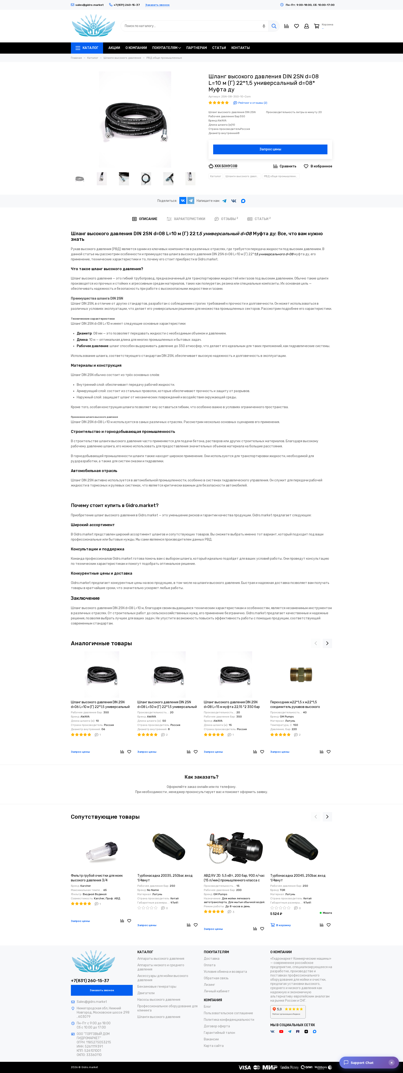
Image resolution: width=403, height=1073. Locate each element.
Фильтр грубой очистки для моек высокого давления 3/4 (97, 878)
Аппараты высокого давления (160, 959)
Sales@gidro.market (92, 1002)
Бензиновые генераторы (156, 987)
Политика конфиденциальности (229, 1020)
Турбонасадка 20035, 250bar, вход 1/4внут (165, 878)
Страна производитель (224, 129)
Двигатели (146, 993)
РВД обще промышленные (281, 176)
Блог (207, 1007)
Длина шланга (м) (220, 124)
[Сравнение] (122, 751)
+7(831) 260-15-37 (90, 980)
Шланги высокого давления (243, 176)
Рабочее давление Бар (224, 116)
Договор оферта (217, 1026)
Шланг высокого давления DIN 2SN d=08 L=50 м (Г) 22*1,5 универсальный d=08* (167, 704)
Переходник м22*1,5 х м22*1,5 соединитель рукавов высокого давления (295, 704)
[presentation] (315, 643)
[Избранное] (129, 751)
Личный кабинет (217, 991)
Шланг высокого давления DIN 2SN (232, 112)
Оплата (209, 965)
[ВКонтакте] (182, 200)
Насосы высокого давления (158, 1000)
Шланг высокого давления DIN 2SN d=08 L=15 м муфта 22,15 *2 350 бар (232, 704)
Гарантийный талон (219, 1033)
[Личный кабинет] (306, 26)
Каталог (215, 176)
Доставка (211, 959)
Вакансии (211, 1039)
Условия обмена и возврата (225, 972)
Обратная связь (216, 978)
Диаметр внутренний (223, 133)
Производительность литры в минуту (292, 112)
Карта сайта (214, 1046)
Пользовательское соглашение (228, 1013)
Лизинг (209, 985)
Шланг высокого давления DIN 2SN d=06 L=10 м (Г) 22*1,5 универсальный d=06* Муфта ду (100, 704)
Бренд (217, 120)
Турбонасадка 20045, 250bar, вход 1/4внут (298, 878)
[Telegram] (190, 200)
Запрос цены (270, 149)
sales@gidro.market (89, 5)
